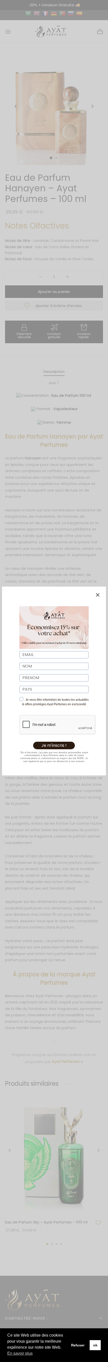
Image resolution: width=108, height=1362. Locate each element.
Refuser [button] (77, 1345)
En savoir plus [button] (20, 1353)
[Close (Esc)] (97, 594)
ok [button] (95, 1345)
